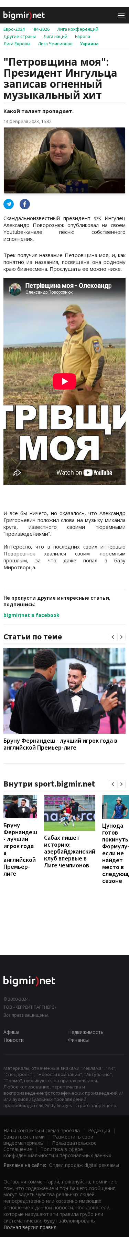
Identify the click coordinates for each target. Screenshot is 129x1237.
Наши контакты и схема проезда (41, 1130)
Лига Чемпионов (55, 43)
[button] (113, 637)
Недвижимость (86, 1032)
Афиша (11, 1032)
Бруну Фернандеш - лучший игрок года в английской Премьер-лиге (60, 743)
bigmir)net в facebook (31, 615)
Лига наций (55, 36)
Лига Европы (16, 43)
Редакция (99, 1130)
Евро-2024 (14, 29)
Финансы (78, 1040)
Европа (82, 36)
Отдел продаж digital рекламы (84, 1165)
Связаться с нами (24, 1136)
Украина (89, 43)
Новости (13, 1040)
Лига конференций (77, 29)
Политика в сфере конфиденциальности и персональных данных (57, 1152)
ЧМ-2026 (41, 29)
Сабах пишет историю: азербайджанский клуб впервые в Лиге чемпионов (69, 851)
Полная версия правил (29, 1227)
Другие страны (19, 36)
